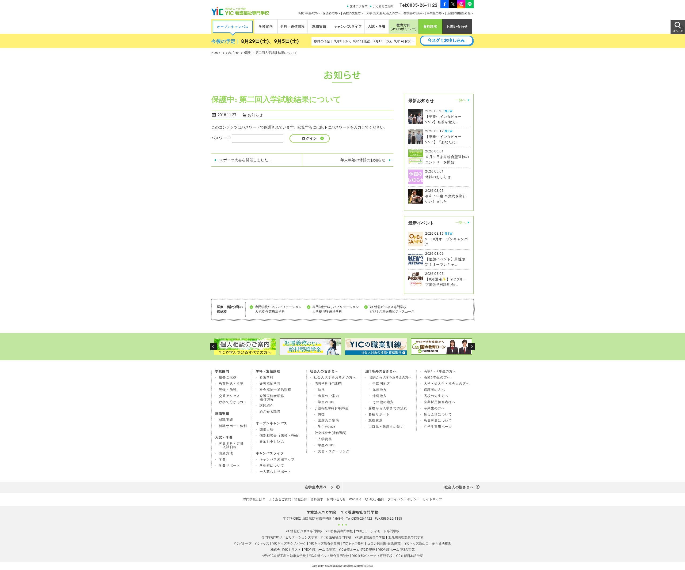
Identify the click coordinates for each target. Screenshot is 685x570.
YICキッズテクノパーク (289, 543)
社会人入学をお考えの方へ (335, 377)
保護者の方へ (331, 13)
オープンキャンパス (233, 27)
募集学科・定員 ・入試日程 (231, 445)
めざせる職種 (270, 412)
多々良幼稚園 (441, 543)
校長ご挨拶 (228, 377)
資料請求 (430, 26)
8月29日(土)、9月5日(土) (270, 41)
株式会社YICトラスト (286, 550)
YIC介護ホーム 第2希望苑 (357, 550)
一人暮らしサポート (275, 472)
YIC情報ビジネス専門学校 (304, 531)
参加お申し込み (272, 442)
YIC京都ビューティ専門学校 (372, 556)
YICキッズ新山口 (417, 543)
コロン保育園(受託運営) (384, 543)
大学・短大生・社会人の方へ (447, 383)
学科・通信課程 (292, 26)
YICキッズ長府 (353, 543)
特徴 (321, 390)
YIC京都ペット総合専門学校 (329, 556)
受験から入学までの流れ (387, 408)
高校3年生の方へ (309, 13)
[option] (244, 346)
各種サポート (379, 414)
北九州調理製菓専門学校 (406, 537)
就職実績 (319, 26)
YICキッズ (262, 543)
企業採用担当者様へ (460, 13)
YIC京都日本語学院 (409, 556)
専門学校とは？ (254, 499)
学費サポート (229, 465)
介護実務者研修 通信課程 (272, 397)
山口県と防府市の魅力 (386, 427)
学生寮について (272, 465)
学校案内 (266, 26)
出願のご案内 (328, 396)
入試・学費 (377, 26)
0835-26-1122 (361, 518)
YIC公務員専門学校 (339, 531)
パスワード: (221, 138)
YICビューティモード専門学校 (377, 531)
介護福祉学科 (270, 383)
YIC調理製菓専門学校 (370, 537)
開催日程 (267, 429)
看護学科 (267, 377)
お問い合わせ (457, 26)
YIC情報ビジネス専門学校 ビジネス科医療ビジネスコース (392, 309)
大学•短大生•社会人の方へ (383, 13)
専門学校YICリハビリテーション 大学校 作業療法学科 (278, 309)
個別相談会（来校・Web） (281, 435)
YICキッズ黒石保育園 (324, 543)
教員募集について (438, 420)
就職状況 (375, 420)
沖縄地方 (379, 396)
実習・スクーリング (334, 451)
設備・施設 (228, 390)
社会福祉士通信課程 (275, 390)
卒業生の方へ (435, 13)
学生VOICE (327, 402)
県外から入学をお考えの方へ (391, 377)
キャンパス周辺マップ (277, 459)
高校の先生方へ (353, 13)
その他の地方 (383, 402)
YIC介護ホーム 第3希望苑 (396, 550)
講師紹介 (267, 405)
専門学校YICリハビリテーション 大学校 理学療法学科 (335, 309)
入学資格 (325, 439)
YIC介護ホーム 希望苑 (320, 550)
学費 (222, 459)
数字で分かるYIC (232, 402)
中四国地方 (381, 383)
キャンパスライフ (348, 26)
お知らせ (232, 53)
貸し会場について (438, 414)
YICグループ (243, 543)
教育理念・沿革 (231, 383)
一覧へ (460, 100)
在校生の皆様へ (414, 13)
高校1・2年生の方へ (440, 371)
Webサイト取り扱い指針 (366, 499)
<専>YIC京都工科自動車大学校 (284, 556)
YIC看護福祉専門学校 (336, 537)
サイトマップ (432, 499)
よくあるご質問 (383, 6)
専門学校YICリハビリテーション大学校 (289, 537)
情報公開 (300, 499)
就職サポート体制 (233, 426)
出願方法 (226, 453)
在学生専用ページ (438, 427)
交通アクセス (358, 6)
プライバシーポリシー (403, 499)
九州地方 (379, 390)
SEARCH (677, 27)
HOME (215, 53)
